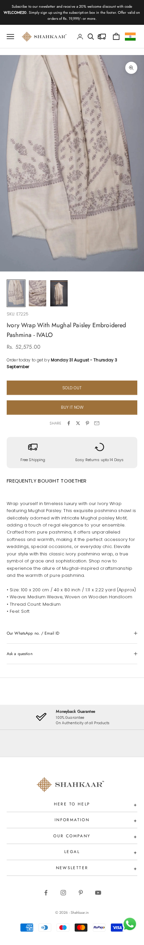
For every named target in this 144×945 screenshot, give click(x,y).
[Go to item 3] (59, 293)
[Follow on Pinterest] (80, 892)
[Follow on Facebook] (46, 892)
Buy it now (72, 407)
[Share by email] (96, 423)
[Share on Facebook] (68, 423)
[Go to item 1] (16, 293)
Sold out (72, 388)
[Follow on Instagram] (63, 892)
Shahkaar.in (80, 912)
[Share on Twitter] (78, 423)
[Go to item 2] (37, 293)
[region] (72, 717)
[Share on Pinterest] (87, 423)
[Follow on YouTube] (98, 892)
